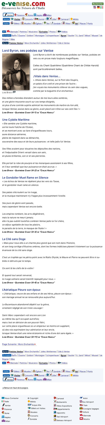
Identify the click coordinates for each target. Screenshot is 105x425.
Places (83, 23)
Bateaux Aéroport (64, 420)
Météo (75, 19)
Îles (47, 23)
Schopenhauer (52, 35)
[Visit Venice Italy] (94, 7)
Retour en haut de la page (15, 388)
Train (85, 405)
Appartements (64, 409)
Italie (7, 401)
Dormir (41, 19)
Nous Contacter (12, 398)
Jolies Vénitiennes (48, 43)
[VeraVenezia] (101, 7)
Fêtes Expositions (64, 406)
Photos (52, 32)
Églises (39, 23)
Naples (40, 15)
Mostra (87, 419)
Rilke (13, 39)
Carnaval (64, 19)
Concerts (29, 19)
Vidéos (64, 32)
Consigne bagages (91, 409)
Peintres (23, 32)
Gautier (71, 35)
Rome (30, 15)
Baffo (14, 35)
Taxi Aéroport (62, 417)
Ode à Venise (64, 43)
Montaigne (39, 35)
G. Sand (79, 35)
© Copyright (33, 398)
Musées (27, 23)
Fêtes (67, 23)
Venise (8, 405)
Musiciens (33, 32)
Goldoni (30, 35)
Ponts (90, 23)
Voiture (86, 412)
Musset (95, 35)
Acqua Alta (36, 405)
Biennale (14, 32)
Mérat (87, 35)
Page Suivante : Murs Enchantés (18, 344)
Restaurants (61, 402)
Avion (85, 398)
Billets (16, 23)
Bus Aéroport (88, 402)
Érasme (21, 35)
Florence (20, 15)
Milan (49, 15)
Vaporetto (61, 413)
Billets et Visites (38, 408)
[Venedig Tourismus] (98, 7)
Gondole (57, 23)
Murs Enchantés (32, 43)
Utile (54, 19)
